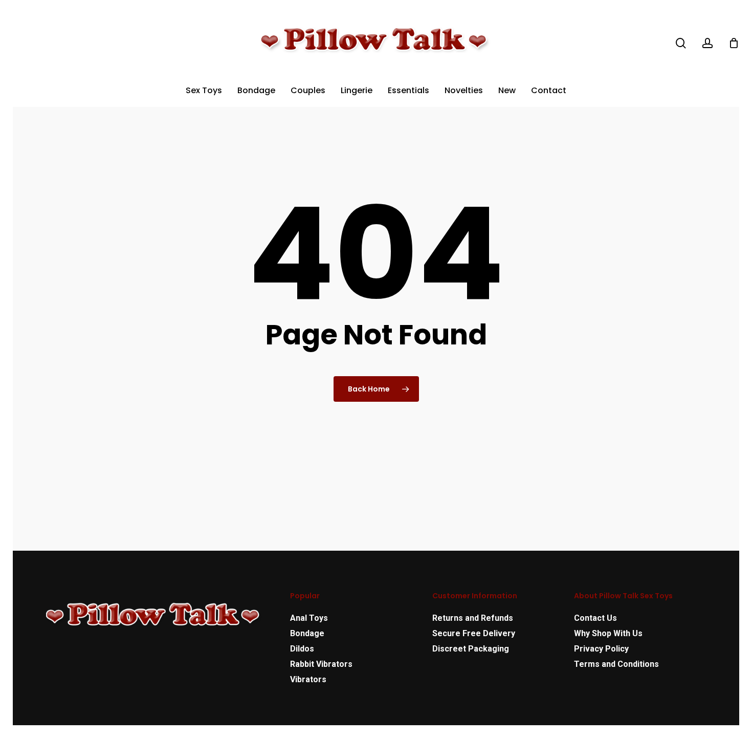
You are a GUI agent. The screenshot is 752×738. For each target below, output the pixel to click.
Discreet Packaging (470, 649)
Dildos (302, 649)
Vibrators (308, 679)
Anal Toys (309, 618)
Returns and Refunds (472, 618)
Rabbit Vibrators (321, 664)
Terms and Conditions (616, 664)
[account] (707, 43)
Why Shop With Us (608, 633)
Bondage (307, 633)
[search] (681, 43)
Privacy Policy (601, 649)
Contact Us (595, 618)
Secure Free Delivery (473, 633)
